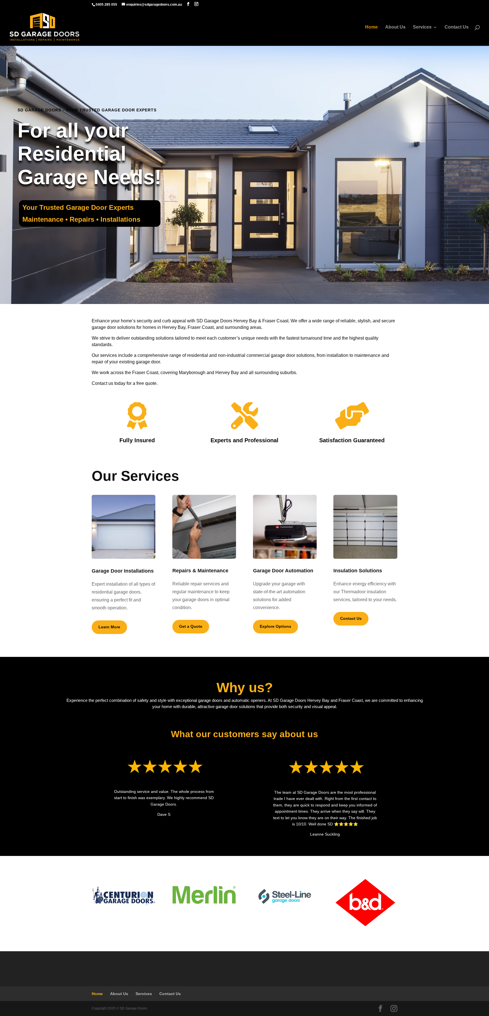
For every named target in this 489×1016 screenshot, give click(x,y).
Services (422, 27)
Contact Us (457, 27)
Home (371, 27)
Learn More (109, 627)
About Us (395, 27)
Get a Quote (190, 626)
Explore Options (275, 626)
